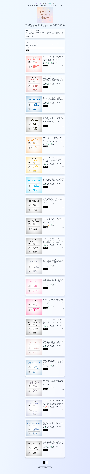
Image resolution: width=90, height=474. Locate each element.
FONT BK (45, 3)
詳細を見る (46, 65)
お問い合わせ (49, 466)
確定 (28, 50)
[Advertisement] (45, 471)
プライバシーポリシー (42, 466)
